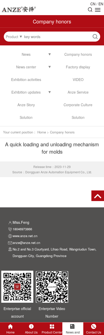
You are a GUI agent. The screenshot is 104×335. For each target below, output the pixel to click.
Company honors (78, 54)
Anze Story (26, 104)
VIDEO (78, 79)
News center (26, 66)
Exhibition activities (26, 79)
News (26, 54)
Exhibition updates (26, 92)
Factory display (78, 66)
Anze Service (78, 92)
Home (41, 132)
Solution (26, 117)
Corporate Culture (78, 104)
